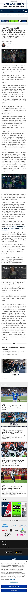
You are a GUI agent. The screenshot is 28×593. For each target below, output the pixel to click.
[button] (14, 56)
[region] (14, 576)
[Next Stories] (25, 509)
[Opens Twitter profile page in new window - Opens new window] (7, 47)
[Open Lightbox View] (14, 369)
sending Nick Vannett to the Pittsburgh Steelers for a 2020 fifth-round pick (13, 228)
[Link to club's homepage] (3, 10)
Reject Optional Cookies (14, 586)
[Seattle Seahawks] (14, 559)
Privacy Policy (12, 579)
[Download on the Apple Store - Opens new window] (8, 552)
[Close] (26, 561)
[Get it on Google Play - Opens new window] (18, 553)
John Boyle (9, 43)
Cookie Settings (14, 582)
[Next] (18, 374)
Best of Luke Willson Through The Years (13, 348)
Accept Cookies (14, 590)
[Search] (23, 11)
